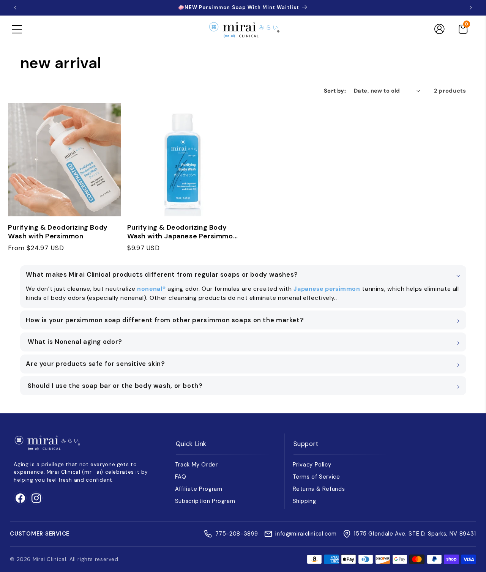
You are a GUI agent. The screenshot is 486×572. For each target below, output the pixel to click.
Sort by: (335, 91)
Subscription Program (205, 501)
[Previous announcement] (15, 7)
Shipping (304, 501)
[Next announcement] (470, 7)
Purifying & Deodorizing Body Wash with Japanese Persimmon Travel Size (182, 232)
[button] (16, 29)
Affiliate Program (198, 489)
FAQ (180, 477)
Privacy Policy (312, 464)
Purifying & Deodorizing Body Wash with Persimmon (58, 232)
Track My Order (196, 464)
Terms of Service (316, 477)
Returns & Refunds (319, 489)
